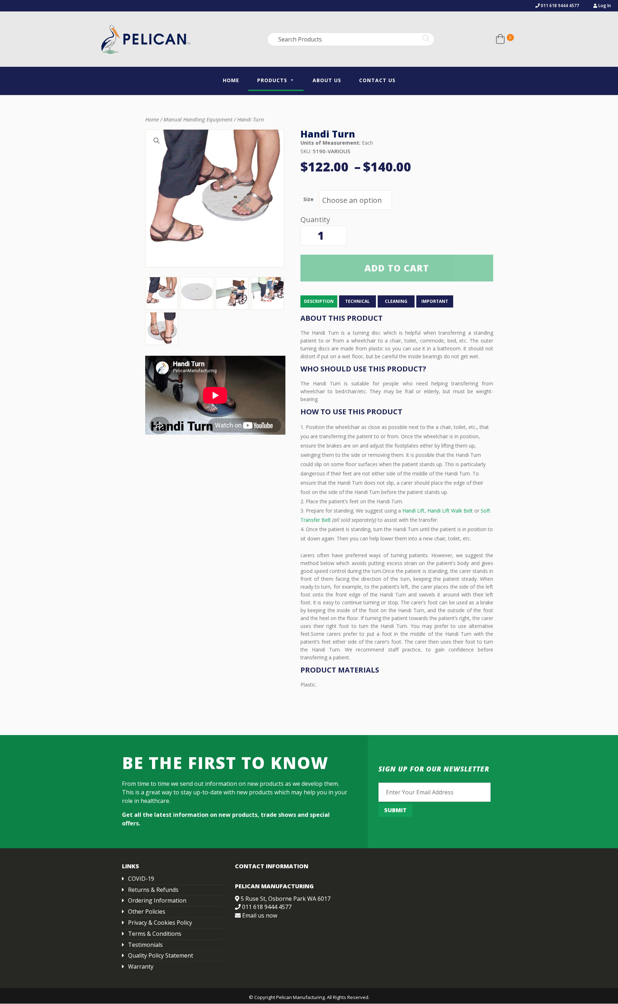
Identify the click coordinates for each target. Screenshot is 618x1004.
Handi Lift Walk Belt (450, 510)
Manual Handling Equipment (197, 119)
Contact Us (377, 80)
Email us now (259, 915)
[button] (156, 140)
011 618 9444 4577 (559, 6)
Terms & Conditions (154, 934)
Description (319, 301)
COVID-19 (141, 879)
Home (231, 80)
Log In (604, 6)
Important (434, 301)
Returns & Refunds (153, 890)
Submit (395, 810)
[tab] (319, 301)
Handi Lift (413, 510)
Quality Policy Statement (160, 955)
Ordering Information (157, 900)
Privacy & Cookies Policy (160, 922)
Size (308, 199)
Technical (357, 301)
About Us (327, 80)
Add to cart (396, 268)
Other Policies (146, 911)
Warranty (140, 966)
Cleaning (396, 301)
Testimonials (145, 945)
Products (272, 80)
